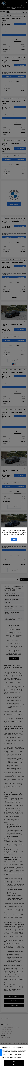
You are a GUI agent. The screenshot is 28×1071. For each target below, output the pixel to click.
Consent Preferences (0, 1052)
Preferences (14, 1067)
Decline (14, 1064)
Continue (14, 539)
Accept (14, 1061)
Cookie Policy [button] (13, 1055)
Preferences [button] (19, 1057)
